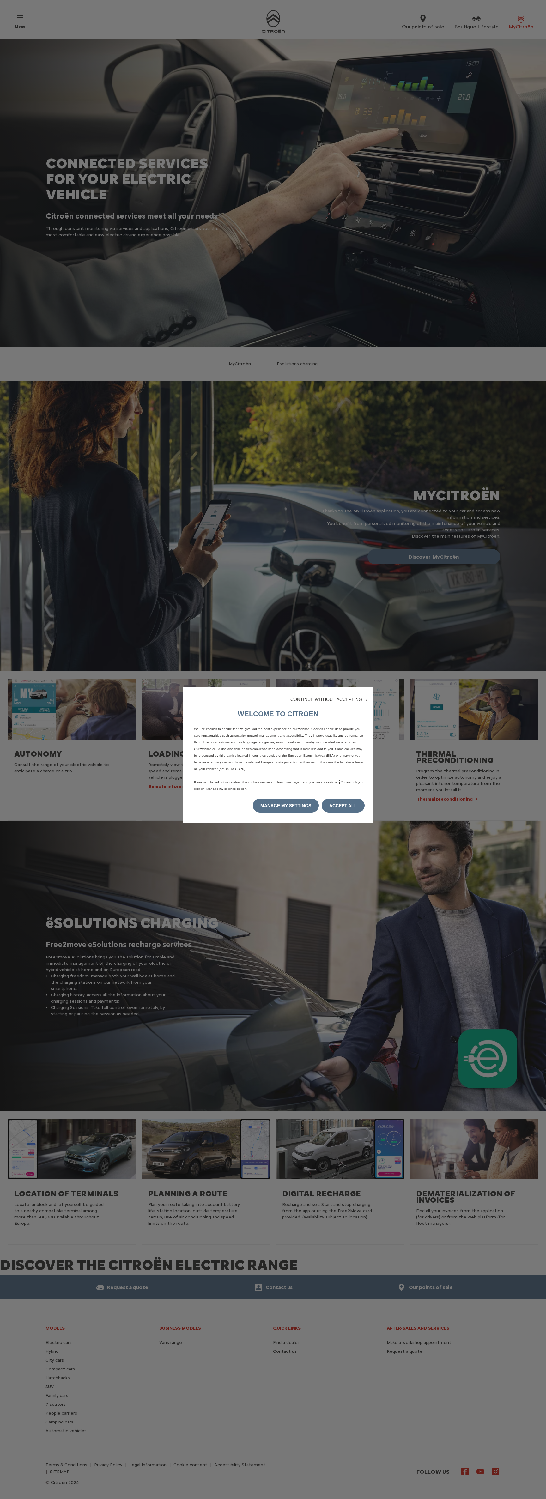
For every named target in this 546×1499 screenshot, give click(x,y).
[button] (329, 699)
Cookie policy (350, 782)
